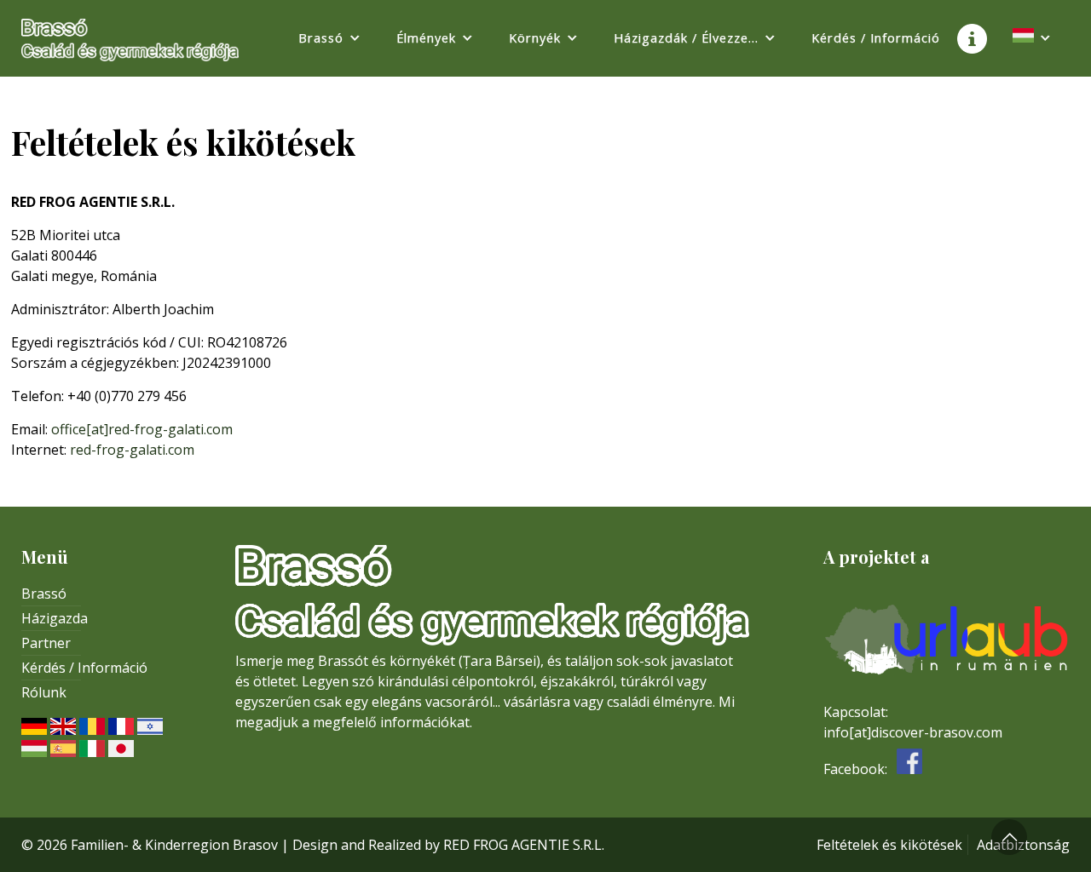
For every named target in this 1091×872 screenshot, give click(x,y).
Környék (535, 38)
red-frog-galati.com (132, 449)
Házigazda (54, 618)
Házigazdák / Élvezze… (686, 38)
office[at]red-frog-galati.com (142, 429)
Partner (46, 643)
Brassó (320, 38)
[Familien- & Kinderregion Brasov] (130, 34)
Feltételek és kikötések (889, 844)
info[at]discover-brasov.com (912, 732)
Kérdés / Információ (875, 38)
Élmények (426, 38)
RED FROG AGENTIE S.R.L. (523, 844)
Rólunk (43, 692)
